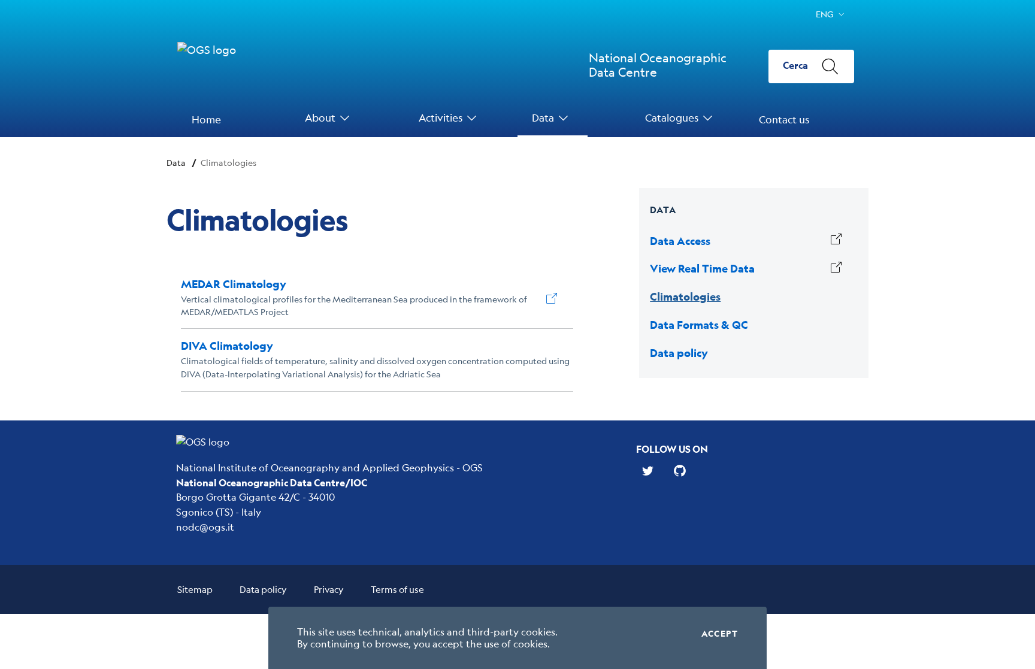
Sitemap (195, 589)
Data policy (263, 589)
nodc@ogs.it (205, 526)
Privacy (329, 589)
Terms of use (397, 589)
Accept (719, 633)
